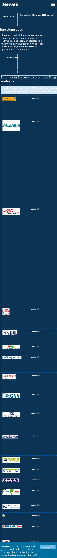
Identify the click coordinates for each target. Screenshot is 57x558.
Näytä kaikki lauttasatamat (17, 67)
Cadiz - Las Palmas (39, 237)
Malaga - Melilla (38, 178)
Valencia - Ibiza (38, 298)
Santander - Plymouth (40, 452)
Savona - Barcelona (39, 429)
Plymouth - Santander (40, 443)
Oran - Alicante (38, 369)
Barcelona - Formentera (41, 141)
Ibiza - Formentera (39, 498)
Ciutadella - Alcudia (40, 149)
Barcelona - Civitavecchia (42, 417)
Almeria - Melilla (38, 133)
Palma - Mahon (38, 286)
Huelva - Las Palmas (40, 530)
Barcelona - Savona (39, 421)
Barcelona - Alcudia (40, 137)
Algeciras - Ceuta (39, 129)
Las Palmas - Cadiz (39, 261)
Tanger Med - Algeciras (41, 198)
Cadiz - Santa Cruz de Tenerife (44, 241)
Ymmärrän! (48, 547)
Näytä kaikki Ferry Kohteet (16, 70)
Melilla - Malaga (38, 182)
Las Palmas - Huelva (40, 534)
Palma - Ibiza (37, 194)
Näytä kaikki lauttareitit (15, 60)
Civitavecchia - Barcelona (42, 425)
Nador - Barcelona (39, 406)
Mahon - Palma (38, 265)
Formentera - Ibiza (39, 483)
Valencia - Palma (38, 302)
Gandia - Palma (38, 249)
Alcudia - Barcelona (40, 125)
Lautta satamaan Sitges (15, 23)
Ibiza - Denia (37, 169)
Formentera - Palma (40, 165)
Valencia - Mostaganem (41, 202)
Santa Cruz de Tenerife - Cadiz (44, 294)
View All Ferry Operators (15, 64)
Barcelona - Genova (40, 398)
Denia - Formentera (39, 153)
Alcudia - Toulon (38, 106)
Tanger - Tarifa (38, 325)
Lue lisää (33, 555)
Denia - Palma (37, 157)
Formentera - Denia (39, 161)
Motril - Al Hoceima (39, 383)
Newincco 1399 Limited (43, 15)
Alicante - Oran (38, 365)
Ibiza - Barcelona (38, 253)
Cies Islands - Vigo (39, 462)
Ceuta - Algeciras (39, 317)
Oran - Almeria (38, 277)
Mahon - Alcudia (38, 110)
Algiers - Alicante (38, 360)
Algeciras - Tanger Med (41, 217)
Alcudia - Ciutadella (40, 102)
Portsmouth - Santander (41, 447)
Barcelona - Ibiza (38, 229)
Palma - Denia (37, 190)
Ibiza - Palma (37, 173)
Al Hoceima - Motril (39, 379)
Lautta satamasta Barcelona (17, 20)
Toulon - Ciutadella (39, 114)
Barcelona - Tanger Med (41, 402)
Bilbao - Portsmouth (40, 439)
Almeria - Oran (38, 225)
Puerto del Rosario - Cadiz (42, 290)
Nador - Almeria (38, 186)
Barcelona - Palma (39, 145)
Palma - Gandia (38, 282)
